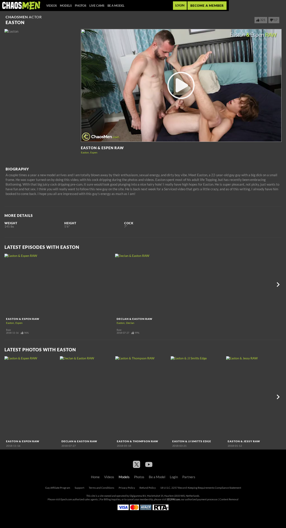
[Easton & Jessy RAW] (253, 397)
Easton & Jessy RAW (244, 441)
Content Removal (228, 499)
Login (180, 5)
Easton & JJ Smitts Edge (191, 441)
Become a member (207, 5)
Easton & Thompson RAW (137, 441)
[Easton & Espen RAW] (59, 284)
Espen (93, 152)
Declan (130, 322)
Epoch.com (66, 499)
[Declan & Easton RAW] (170, 284)
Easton (85, 152)
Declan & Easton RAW (134, 318)
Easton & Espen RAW (102, 148)
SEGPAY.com (173, 499)
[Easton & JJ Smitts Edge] (198, 397)
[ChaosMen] (21, 5)
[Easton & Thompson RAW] (142, 397)
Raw (8, 330)
